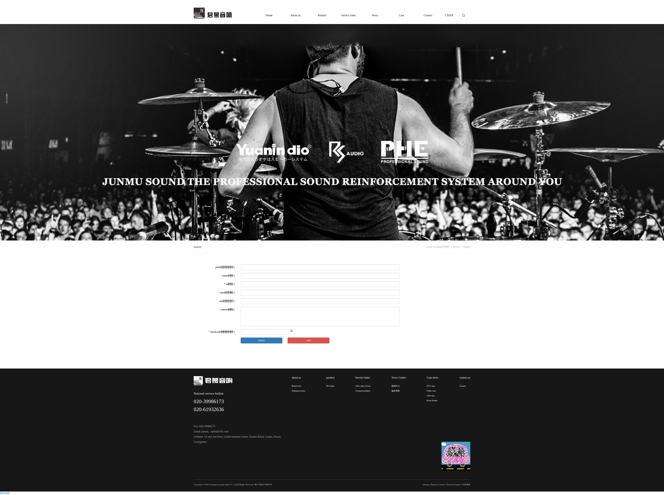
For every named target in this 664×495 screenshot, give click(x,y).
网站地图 (5, 493)
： (227, 292)
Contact (428, 15)
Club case (431, 395)
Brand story (296, 386)
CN (447, 15)
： (225, 267)
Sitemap (426, 484)
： (228, 275)
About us (295, 15)
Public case (431, 391)
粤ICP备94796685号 (263, 484)
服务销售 (395, 391)
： (227, 301)
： (230, 284)
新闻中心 (395, 386)
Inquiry (198, 246)
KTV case (431, 386)
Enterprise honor (298, 391)
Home (269, 15)
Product (322, 15)
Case (401, 15)
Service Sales (348, 15)
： (227, 309)
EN (451, 15)
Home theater (432, 400)
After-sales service (363, 386)
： (222, 332)
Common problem (362, 391)
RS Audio (330, 386)
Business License (438, 484)
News (375, 15)
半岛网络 (466, 484)
